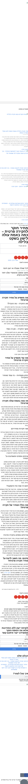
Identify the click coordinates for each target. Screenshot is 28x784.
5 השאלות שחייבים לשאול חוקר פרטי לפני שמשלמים (14, 668)
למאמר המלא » (24, 149)
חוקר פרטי (7, 572)
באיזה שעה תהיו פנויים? (21, 287)
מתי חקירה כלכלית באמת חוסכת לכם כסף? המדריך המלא (14, 658)
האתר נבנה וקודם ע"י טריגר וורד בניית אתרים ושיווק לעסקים (14, 780)
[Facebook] (26, 775)
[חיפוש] (0, 677)
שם (27, 278)
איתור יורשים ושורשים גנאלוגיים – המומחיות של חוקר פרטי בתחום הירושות (15, 204)
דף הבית (26, 223)
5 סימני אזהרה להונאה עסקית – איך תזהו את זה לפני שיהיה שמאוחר (14, 662)
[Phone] (22, 775)
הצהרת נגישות (24, 681)
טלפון (26, 282)
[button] (14, 102)
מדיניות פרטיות (23, 679)
